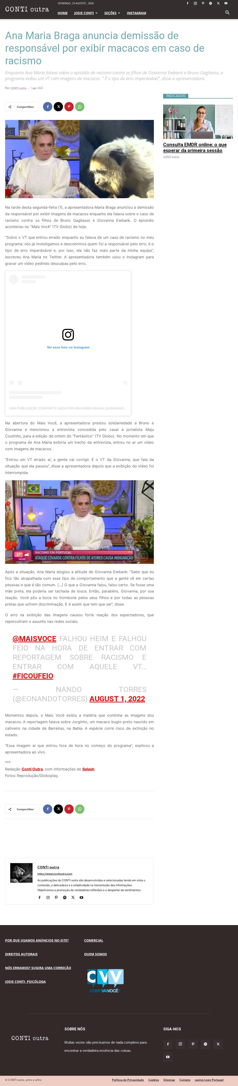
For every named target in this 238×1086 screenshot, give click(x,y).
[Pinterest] (202, 3)
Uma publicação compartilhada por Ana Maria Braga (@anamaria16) (70, 408)
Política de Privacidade (128, 1080)
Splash (88, 769)
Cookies (153, 1080)
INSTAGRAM (136, 13)
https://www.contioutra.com (54, 873)
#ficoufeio (33, 675)
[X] (218, 3)
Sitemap (169, 1080)
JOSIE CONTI (84, 13)
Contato (184, 1080)
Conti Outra (32, 769)
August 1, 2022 (117, 698)
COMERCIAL (93, 940)
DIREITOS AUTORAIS (21, 954)
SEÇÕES (110, 13)
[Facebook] (187, 3)
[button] (227, 13)
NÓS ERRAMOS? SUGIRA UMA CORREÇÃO (38, 968)
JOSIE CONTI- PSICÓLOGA (25, 981)
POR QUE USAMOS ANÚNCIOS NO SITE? (37, 940)
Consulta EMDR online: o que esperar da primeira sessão (195, 147)
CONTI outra (18, 88)
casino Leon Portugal (209, 1080)
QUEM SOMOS (95, 954)
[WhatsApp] (79, 106)
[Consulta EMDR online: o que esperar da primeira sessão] (198, 107)
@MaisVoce (34, 638)
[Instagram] (195, 3)
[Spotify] (210, 3)
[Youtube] (225, 3)
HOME (63, 13)
